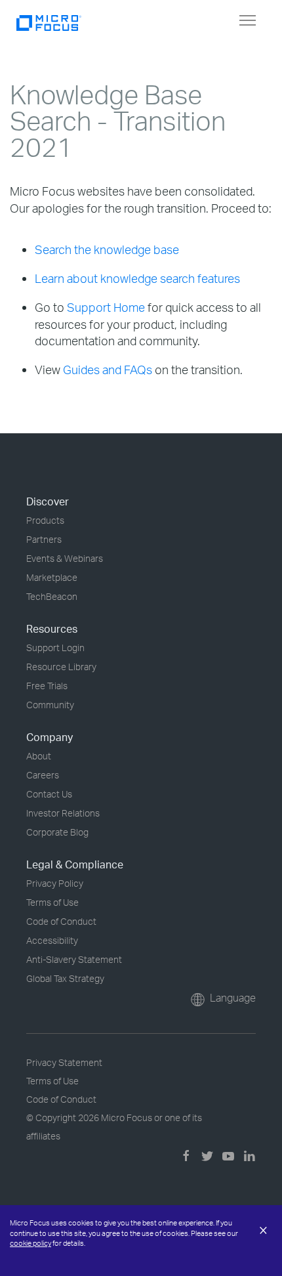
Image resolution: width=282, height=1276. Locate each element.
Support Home (106, 307)
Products (45, 520)
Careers (42, 774)
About (38, 755)
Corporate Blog (57, 832)
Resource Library (61, 666)
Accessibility (52, 940)
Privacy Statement (64, 1062)
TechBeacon (51, 596)
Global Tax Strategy (65, 978)
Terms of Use (52, 902)
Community (50, 704)
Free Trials (47, 685)
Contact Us (49, 793)
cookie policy (30, 1243)
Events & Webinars (64, 558)
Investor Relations (63, 813)
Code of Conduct (61, 921)
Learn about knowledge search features (137, 278)
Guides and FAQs (107, 369)
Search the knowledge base (107, 249)
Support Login (55, 647)
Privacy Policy (54, 883)
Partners (44, 539)
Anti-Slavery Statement (74, 959)
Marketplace (51, 577)
